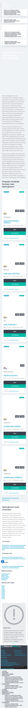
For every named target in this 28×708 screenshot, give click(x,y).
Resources (5, 7)
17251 (3, 597)
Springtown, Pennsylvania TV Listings (13, 558)
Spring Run (4, 578)
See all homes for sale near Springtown (10, 499)
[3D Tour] (22, 211)
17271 (3, 587)
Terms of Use (4, 659)
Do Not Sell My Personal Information (10, 664)
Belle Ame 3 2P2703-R (12, 273)
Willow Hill (4, 575)
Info (14, 229)
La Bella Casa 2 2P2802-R (13, 477)
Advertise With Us (20, 655)
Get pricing (15, 233)
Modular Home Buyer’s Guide (12, 12)
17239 (3, 591)
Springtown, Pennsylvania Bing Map (13, 546)
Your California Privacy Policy (8, 662)
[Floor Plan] (17, 211)
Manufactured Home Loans (12, 20)
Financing (5, 16)
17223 (3, 595)
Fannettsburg (5, 574)
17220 (3, 593)
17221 (3, 585)
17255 (3, 594)
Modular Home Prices (10, 13)
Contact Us (18, 653)
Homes (4, 2)
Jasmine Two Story (11, 375)
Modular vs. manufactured (12, 11)
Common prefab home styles (12, 14)
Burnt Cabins (5, 576)
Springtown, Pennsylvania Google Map (14, 545)
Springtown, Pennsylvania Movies (12, 557)
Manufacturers (7, 5)
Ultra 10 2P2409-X (10, 324)
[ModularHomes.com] (11, 646)
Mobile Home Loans (9, 22)
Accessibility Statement (7, 665)
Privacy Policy (4, 661)
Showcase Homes (14, 238)
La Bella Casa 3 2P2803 (12, 426)
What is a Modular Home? (11, 10)
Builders (5, 4)
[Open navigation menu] (2, 47)
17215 (3, 588)
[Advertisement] (14, 77)
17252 (3, 598)
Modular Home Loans (10, 19)
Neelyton (4, 579)
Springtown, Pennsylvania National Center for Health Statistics (12, 567)
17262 (3, 590)
